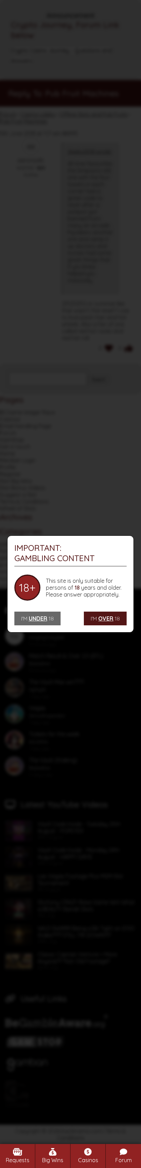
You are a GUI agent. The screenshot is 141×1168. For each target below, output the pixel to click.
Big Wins (52, 1160)
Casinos (88, 1160)
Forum (123, 1160)
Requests (17, 1160)
